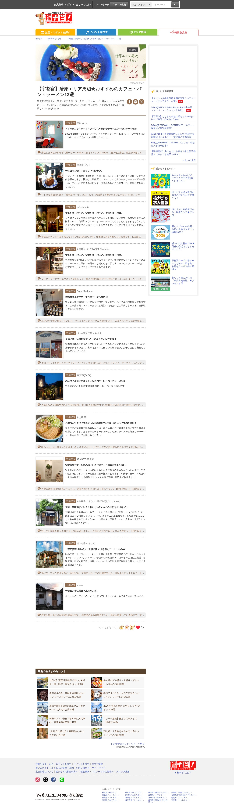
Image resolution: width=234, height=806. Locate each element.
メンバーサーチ (101, 4)
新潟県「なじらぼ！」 (134, 795)
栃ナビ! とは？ (184, 772)
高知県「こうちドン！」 (181, 800)
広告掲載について (44, 771)
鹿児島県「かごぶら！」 (135, 800)
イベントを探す (99, 32)
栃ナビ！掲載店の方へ (67, 771)
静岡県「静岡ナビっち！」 (158, 792)
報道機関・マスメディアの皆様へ (97, 771)
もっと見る (190, 160)
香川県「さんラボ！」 (134, 798)
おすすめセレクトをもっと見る (128, 744)
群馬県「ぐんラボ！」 (111, 798)
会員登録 (58, 4)
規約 (71, 767)
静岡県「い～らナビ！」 (181, 798)
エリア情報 (139, 32)
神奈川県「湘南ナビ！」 (158, 798)
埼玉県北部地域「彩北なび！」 (158, 801)
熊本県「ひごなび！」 (134, 792)
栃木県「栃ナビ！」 (110, 792)
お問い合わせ (82, 767)
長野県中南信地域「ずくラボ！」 (184, 795)
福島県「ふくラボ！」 (111, 795)
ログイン (69, 4)
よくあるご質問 (59, 767)
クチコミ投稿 (119, 4)
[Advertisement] (90, 647)
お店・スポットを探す (57, 32)
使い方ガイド (42, 767)
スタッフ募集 (123, 771)
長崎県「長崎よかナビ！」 (181, 792)
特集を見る (180, 32)
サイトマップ (98, 767)
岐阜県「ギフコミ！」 (157, 795)
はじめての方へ (84, 4)
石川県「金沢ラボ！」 (111, 800)
